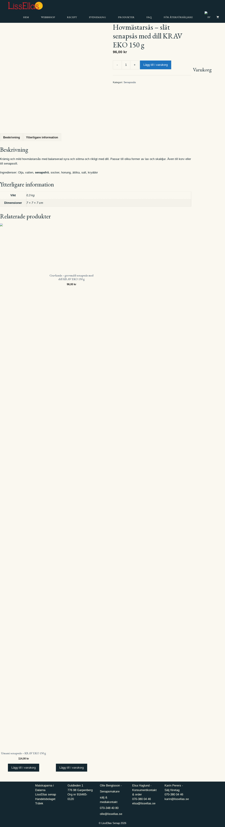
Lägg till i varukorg (155, 64)
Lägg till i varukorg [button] (23, 767)
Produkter (126, 17)
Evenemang (97, 17)
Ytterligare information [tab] (42, 137)
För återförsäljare (178, 17)
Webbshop (48, 17)
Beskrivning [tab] (11, 137)
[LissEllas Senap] (21, 5)
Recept (72, 17)
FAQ (149, 17)
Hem (26, 17)
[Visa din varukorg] (217, 17)
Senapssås (130, 82)
